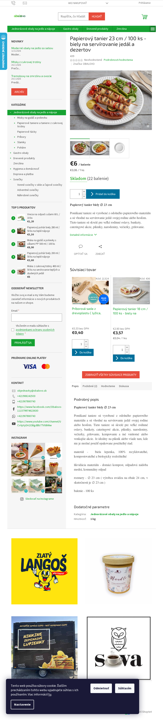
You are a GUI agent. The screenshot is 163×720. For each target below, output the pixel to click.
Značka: (84, 64)
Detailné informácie (81, 235)
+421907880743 (26, 401)
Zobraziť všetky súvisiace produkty (110, 374)
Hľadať (97, 16)
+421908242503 (26, 396)
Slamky (21, 142)
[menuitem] (33, 29)
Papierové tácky (27, 132)
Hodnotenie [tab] (108, 386)
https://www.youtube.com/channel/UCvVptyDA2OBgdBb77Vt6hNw (39, 423)
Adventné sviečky (28, 190)
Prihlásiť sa (23, 342)
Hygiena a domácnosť (26, 169)
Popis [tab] (75, 386)
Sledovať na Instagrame (39, 499)
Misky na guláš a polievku (32, 118)
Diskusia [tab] (124, 386)
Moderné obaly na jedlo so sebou (32, 48)
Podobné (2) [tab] (90, 386)
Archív (19, 91)
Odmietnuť (101, 688)
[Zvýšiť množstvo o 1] (84, 191)
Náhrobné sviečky (28, 195)
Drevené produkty (24, 158)
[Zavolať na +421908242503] (17, 3)
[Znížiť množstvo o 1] (84, 196)
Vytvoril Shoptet (142, 712)
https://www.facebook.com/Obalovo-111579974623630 (39, 409)
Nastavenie (22, 704)
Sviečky (18, 180)
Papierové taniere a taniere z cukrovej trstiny (40, 124)
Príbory (21, 137)
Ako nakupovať (77, 3)
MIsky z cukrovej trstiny (26, 61)
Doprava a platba (23, 174)
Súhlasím (124, 688)
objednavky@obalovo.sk (32, 391)
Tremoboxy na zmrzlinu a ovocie (31, 75)
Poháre (21, 148)
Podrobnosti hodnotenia (118, 60)
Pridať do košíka (105, 194)
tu (49, 694)
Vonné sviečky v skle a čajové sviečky (39, 185)
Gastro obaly (21, 153)
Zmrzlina (18, 163)
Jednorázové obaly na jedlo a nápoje (35, 112)
